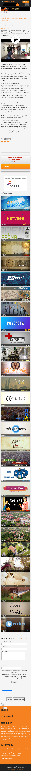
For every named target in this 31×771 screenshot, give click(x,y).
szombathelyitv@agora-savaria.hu (12, 755)
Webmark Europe (19, 769)
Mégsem (9, 699)
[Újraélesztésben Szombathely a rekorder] (2, 141)
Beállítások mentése (18, 699)
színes (7, 28)
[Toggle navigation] (27, 4)
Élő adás (25, 2)
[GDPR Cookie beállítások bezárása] (1, 703)
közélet (3, 28)
